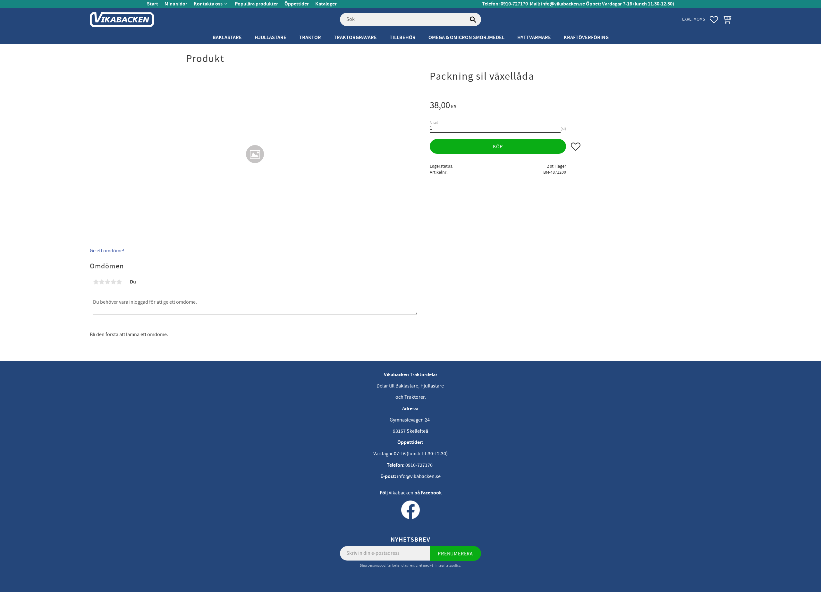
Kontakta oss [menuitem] (208, 4)
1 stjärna (96, 282)
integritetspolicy (448, 565)
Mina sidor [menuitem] (176, 4)
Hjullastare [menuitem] (270, 37)
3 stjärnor (107, 282)
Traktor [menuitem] (310, 37)
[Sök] (473, 19)
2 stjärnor (102, 282)
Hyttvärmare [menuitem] (534, 37)
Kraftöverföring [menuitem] (586, 37)
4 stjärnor (113, 282)
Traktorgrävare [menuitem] (355, 37)
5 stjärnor (119, 282)
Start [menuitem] (152, 4)
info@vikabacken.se (563, 4)
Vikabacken (401, 493)
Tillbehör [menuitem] (403, 37)
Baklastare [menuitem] (227, 37)
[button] (714, 19)
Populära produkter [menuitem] (256, 4)
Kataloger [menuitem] (326, 4)
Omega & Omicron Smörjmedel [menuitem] (466, 37)
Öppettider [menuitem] (296, 4)
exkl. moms (693, 19)
